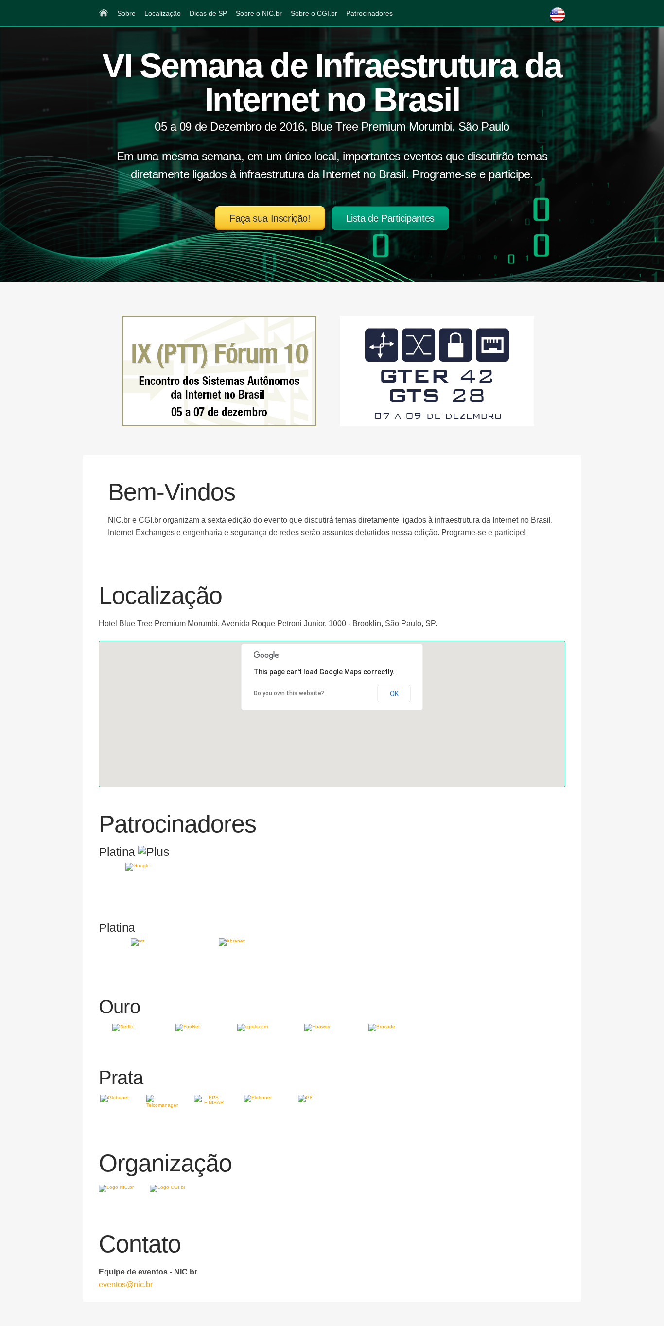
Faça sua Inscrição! (269, 218)
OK (394, 694)
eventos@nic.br (126, 1284)
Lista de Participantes (390, 218)
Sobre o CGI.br (314, 13)
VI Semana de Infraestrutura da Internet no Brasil (331, 83)
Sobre (126, 13)
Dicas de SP (208, 13)
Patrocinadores (369, 13)
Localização (162, 13)
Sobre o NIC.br (259, 13)
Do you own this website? (289, 693)
